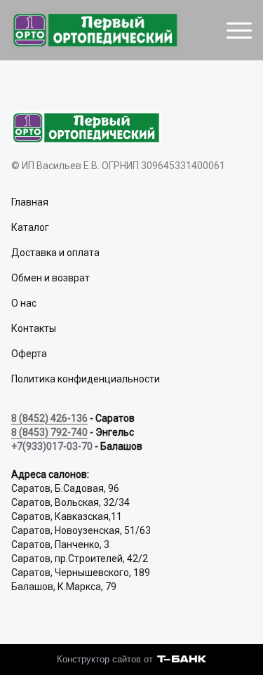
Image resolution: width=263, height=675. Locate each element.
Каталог (30, 227)
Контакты (33, 328)
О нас (23, 303)
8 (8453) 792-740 (49, 432)
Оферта (29, 353)
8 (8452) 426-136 (49, 418)
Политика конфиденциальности (85, 379)
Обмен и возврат (50, 277)
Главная (29, 202)
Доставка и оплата (55, 252)
